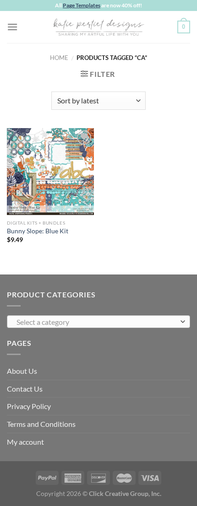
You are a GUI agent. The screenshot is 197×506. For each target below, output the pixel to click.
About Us (22, 370)
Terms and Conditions (41, 424)
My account (25, 441)
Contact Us (25, 388)
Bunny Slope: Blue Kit (37, 231)
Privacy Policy (29, 406)
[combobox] (98, 321)
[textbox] (96, 322)
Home (59, 57)
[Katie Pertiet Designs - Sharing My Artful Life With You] (98, 27)
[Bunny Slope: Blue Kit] (50, 171)
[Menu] (12, 27)
